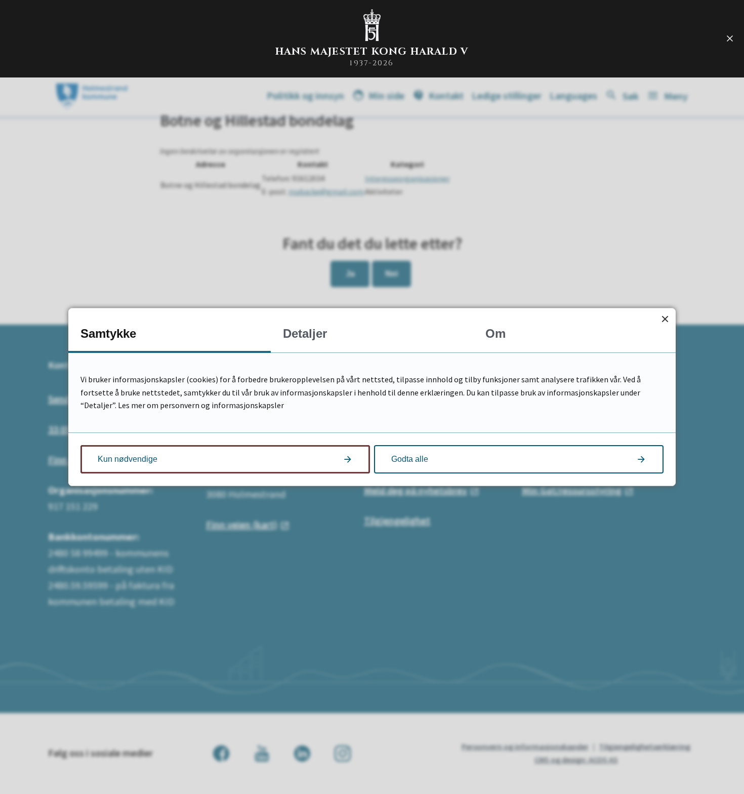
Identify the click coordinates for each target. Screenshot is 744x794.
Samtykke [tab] (108, 333)
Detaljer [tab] (305, 333)
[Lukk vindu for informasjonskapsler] (665, 318)
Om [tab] (495, 333)
